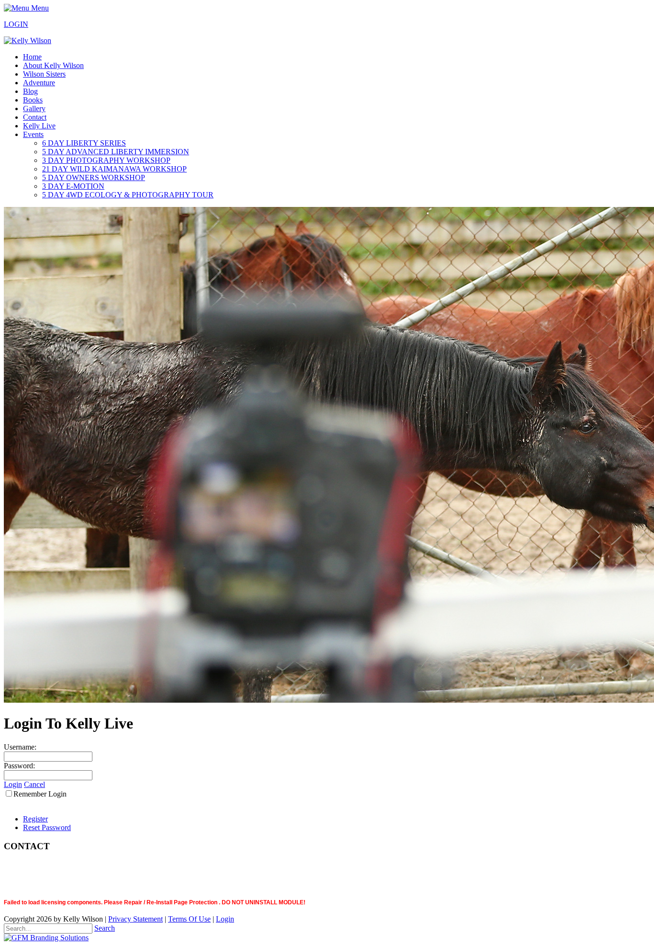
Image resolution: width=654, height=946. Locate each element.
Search (104, 928)
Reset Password (47, 827)
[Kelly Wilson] (27, 40)
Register (35, 819)
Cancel (34, 784)
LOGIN (16, 24)
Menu (39, 8)
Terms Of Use (189, 919)
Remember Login (40, 794)
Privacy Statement (135, 919)
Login (13, 784)
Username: (20, 747)
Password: (19, 766)
